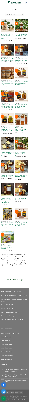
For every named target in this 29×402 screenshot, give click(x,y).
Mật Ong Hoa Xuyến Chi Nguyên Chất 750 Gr (7, 176)
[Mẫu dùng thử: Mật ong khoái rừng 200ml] (21, 189)
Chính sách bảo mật (6, 337)
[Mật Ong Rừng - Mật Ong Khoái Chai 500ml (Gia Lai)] (21, 166)
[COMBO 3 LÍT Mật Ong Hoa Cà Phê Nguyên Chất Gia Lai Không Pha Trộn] (7, 96)
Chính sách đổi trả (5, 340)
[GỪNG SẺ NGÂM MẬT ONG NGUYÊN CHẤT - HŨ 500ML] (21, 96)
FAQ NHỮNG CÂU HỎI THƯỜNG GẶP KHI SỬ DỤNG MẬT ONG (14, 397)
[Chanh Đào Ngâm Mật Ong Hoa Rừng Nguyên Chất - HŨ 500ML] (21, 73)
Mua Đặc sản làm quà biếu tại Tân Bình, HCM (15, 380)
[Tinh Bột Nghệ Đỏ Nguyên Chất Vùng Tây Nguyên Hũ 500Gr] (7, 237)
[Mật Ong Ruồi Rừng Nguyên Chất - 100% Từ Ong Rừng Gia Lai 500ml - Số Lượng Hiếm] (7, 189)
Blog (11, 395)
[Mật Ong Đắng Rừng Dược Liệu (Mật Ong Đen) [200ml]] (7, 143)
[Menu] (2, 3)
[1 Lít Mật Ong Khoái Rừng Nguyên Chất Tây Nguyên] (7, 50)
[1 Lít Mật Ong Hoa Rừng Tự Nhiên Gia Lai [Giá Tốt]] (21, 25)
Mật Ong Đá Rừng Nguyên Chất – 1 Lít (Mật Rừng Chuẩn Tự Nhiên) (21, 129)
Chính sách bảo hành (6, 348)
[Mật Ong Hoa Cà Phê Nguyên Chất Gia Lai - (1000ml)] (21, 143)
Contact (16, 395)
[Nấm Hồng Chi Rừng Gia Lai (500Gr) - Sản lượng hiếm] (7, 214)
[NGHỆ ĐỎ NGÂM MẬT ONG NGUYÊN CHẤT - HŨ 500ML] (21, 214)
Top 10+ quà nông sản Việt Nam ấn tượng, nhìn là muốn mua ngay (16, 370)
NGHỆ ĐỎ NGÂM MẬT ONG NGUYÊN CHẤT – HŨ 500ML (21, 224)
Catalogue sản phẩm (6, 359)
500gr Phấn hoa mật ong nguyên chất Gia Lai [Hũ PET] (7, 83)
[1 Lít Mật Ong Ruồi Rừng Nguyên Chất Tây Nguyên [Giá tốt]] (21, 50)
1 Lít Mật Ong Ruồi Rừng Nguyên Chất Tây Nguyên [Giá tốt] (21, 60)
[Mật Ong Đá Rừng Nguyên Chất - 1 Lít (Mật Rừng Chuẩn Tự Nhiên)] (21, 119)
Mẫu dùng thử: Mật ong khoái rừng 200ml (20, 199)
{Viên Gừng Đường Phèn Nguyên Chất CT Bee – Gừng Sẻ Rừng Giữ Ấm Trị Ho (7, 36)
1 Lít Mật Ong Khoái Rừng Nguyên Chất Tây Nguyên (7, 59)
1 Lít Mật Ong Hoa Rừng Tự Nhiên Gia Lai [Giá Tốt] (21, 36)
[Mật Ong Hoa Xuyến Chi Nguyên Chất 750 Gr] (7, 166)
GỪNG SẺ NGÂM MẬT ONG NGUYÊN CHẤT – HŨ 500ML (21, 106)
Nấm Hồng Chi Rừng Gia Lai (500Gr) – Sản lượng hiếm (7, 224)
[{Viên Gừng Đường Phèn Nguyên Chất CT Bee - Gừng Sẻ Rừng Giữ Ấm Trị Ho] (7, 25)
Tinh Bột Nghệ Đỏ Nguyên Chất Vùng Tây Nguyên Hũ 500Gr (7, 247)
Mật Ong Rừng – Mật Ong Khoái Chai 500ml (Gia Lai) (21, 177)
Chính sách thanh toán (7, 355)
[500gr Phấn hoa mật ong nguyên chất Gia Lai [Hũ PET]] (7, 73)
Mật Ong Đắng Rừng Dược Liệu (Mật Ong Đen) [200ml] (7, 154)
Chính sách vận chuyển (7, 344)
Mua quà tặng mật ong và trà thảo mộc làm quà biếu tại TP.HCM (16, 375)
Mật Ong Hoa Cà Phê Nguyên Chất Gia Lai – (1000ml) (20, 154)
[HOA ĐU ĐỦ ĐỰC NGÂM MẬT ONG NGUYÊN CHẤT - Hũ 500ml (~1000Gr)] (7, 119)
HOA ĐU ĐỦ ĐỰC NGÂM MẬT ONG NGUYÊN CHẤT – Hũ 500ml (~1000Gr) (6, 130)
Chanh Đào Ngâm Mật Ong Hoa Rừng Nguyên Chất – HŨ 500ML (21, 83)
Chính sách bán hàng (6, 351)
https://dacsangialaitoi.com (13, 316)
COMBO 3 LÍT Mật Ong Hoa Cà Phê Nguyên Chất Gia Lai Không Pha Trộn (7, 106)
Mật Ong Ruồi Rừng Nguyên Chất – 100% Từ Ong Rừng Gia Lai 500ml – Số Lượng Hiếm (7, 200)
